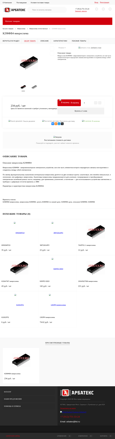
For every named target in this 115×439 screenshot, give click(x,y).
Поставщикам (22, 2)
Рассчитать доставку (67, 121)
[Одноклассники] (56, 123)
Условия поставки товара (40, 2)
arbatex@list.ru (73, 422)
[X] (62, 123)
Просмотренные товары (57, 343)
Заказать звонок (81, 11)
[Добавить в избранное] (52, 49)
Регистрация (104, 2)
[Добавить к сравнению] (52, 53)
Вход (96, 2)
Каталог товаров (12, 21)
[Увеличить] (28, 62)
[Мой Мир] (59, 123)
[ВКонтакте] (52, 123)
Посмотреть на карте (68, 408)
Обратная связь (13, 436)
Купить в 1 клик (81, 111)
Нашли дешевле (29, 121)
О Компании (7, 2)
